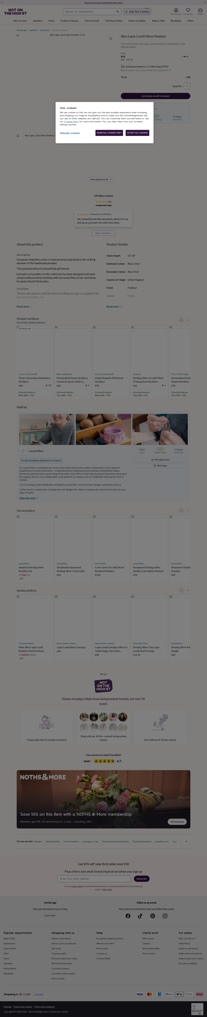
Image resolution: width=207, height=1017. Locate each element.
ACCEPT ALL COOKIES (137, 133)
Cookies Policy (71, 121)
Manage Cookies (70, 133)
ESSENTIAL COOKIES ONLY (109, 133)
